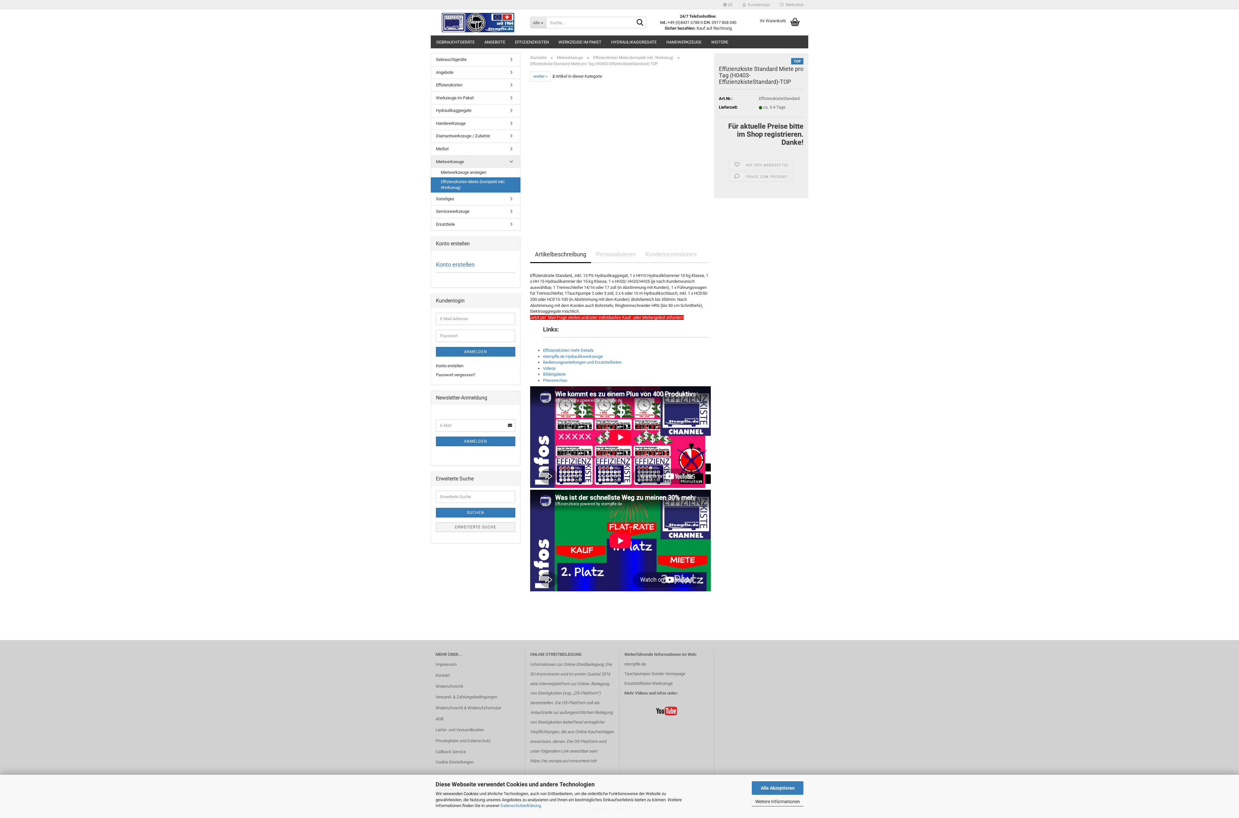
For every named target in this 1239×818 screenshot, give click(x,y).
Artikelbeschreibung (560, 254)
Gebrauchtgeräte (455, 42)
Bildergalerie (554, 374)
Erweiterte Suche (475, 527)
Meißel (442, 148)
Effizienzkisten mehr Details (568, 350)
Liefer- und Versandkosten (460, 729)
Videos (549, 368)
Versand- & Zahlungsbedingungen (466, 697)
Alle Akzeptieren (778, 788)
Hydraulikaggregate (634, 42)
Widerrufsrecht (449, 686)
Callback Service (451, 751)
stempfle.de (635, 664)
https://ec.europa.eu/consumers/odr (563, 760)
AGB (440, 718)
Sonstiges (445, 198)
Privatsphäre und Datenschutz (463, 740)
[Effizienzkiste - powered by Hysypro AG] (478, 22)
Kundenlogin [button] (758, 5)
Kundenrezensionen (671, 254)
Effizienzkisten (532, 42)
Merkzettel (793, 5)
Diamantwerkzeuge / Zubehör (463, 135)
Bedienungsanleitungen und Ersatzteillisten (582, 362)
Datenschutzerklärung (520, 805)
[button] (728, 5)
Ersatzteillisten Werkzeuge (648, 683)
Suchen (475, 512)
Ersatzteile (445, 224)
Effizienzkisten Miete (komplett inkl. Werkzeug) (473, 184)
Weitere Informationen (777, 801)
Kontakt (443, 675)
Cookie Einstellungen (455, 762)
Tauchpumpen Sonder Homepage (654, 673)
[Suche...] (640, 23)
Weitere (719, 42)
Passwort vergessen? (455, 374)
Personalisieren (616, 254)
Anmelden (475, 352)
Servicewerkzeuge (452, 211)
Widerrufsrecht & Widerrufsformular (468, 707)
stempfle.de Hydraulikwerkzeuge (573, 356)
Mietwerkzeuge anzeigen (463, 172)
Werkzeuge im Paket (580, 42)
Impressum (446, 664)
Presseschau (555, 380)
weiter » (540, 76)
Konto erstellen (455, 264)
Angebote (494, 42)
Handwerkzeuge (683, 42)
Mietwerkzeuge (450, 161)
